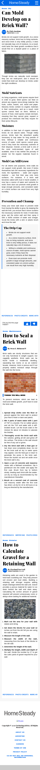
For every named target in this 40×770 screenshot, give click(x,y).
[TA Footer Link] (20, 721)
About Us (20, 732)
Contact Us (20, 740)
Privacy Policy (20, 752)
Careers (20, 744)
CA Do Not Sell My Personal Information (20, 756)
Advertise (20, 736)
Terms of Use (20, 748)
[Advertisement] (20, 292)
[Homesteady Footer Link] (20, 714)
